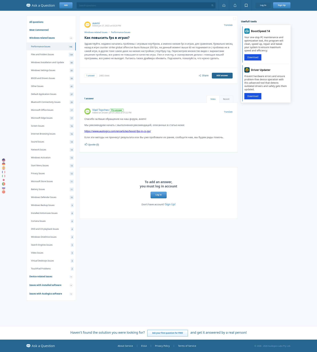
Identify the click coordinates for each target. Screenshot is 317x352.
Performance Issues (51, 46)
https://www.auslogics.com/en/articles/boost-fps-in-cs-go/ (117, 131)
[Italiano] (3, 176)
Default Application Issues (52, 94)
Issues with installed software (45, 285)
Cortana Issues (52, 220)
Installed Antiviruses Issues (52, 213)
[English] (3, 160)
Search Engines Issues (52, 244)
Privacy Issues (52, 173)
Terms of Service (187, 345)
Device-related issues (40, 276)
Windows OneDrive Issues (52, 236)
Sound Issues (52, 141)
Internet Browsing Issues (52, 133)
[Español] (3, 168)
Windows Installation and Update (52, 62)
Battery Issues (52, 189)
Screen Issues (52, 125)
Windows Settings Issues (52, 70)
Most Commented (39, 29)
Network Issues (52, 149)
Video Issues (52, 252)
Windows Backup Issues (52, 205)
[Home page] (223, 5)
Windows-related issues (42, 37)
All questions (36, 21)
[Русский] (3, 188)
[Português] (3, 184)
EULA (144, 345)
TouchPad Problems (52, 268)
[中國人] (3, 192)
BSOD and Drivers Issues (52, 78)
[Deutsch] (3, 164)
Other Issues (52, 86)
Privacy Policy (162, 345)
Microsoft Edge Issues (52, 117)
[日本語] (3, 180)
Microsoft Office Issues (52, 109)
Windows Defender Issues (52, 197)
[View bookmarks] (246, 5)
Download (252, 57)
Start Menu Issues (52, 165)
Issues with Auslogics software (45, 293)
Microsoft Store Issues (52, 181)
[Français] (3, 172)
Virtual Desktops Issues (52, 260)
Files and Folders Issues (52, 54)
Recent (226, 99)
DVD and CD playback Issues (52, 228)
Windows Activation (52, 157)
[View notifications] (235, 5)
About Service (125, 345)
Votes (213, 99)
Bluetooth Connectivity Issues (52, 101)
